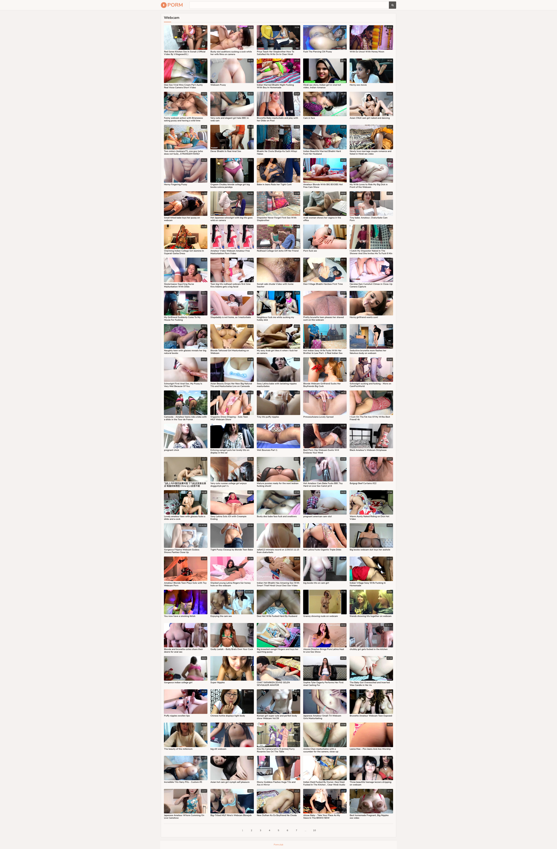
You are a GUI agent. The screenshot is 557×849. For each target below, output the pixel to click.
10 (314, 830)
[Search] (392, 5)
